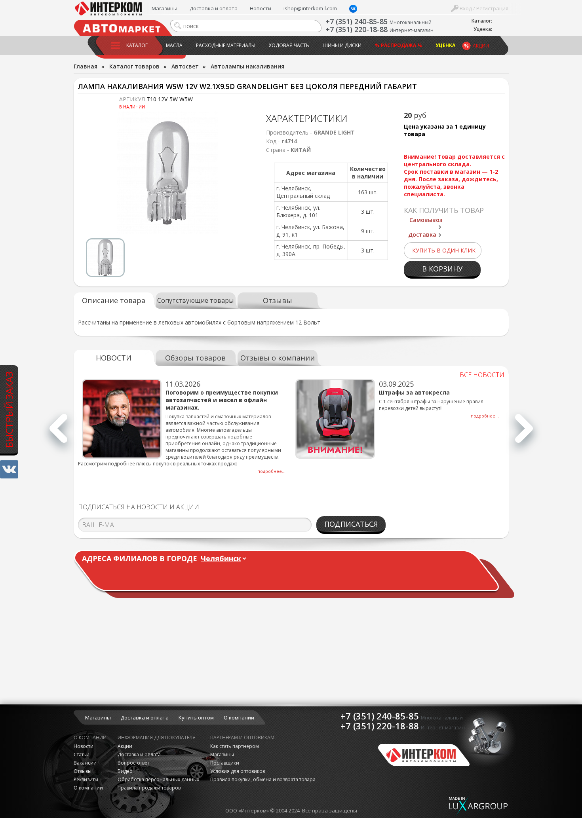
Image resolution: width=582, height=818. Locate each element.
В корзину (442, 268)
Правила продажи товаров (149, 787)
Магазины (164, 8)
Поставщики (224, 762)
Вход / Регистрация (483, 8)
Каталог (137, 45)
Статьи (81, 754)
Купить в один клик (443, 250)
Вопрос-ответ (133, 762)
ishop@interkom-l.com (310, 8)
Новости (260, 8)
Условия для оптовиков (237, 771)
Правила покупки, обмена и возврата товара (263, 779)
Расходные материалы (225, 45)
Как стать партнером (234, 746)
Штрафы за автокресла (414, 392)
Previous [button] (58, 433)
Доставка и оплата (214, 8)
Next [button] (524, 433)
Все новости (482, 374)
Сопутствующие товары (195, 300)
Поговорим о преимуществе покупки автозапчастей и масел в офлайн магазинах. (221, 400)
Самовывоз (425, 220)
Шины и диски (342, 45)
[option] (168, 173)
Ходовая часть (289, 45)
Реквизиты (86, 779)
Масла (174, 45)
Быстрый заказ (8, 409)
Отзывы (277, 300)
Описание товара (113, 300)
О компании (239, 717)
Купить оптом (196, 717)
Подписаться (351, 524)
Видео (125, 771)
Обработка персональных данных (158, 779)
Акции (481, 45)
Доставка (422, 234)
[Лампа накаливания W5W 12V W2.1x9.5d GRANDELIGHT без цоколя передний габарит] (168, 173)
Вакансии (85, 762)
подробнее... (271, 471)
